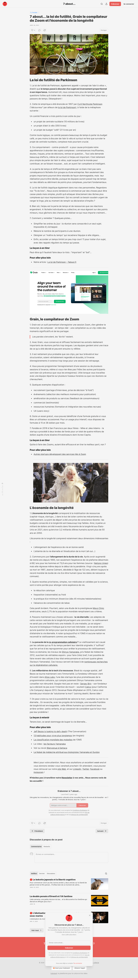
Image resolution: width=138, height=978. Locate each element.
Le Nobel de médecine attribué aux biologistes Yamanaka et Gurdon (67, 752)
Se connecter (129, 4)
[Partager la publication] (106, 4)
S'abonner (115, 4)
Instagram (38, 772)
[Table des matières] (2, 489)
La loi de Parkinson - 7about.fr (61, 262)
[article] (69, 884)
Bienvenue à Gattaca (56, 748)
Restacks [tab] (47, 847)
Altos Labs (50, 677)
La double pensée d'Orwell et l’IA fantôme (51, 896)
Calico (88, 687)
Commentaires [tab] (36, 847)
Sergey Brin (85, 683)
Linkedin (77, 769)
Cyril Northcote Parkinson (89, 104)
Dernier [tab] (42, 873)
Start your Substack (62, 968)
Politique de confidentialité (79, 957)
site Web (61, 769)
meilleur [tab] (34, 873)
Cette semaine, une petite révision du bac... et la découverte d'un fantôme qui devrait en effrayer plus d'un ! (58, 900)
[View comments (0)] (39, 30)
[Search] (102, 4)
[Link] (26, 80)
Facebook (95, 769)
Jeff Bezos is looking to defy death (50, 731)
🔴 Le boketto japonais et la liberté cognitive (53, 879)
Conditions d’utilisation (80, 953)
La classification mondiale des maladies (53, 739)
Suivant (100, 831)
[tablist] (40, 846)
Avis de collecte (93, 963)
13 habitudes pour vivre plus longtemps (53, 735)
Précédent (38, 831)
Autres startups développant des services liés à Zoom (60, 454)
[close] (89, 915)
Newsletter (67, 777)
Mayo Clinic (98, 608)
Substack (54, 973)
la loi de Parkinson (67, 107)
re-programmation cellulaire (63, 642)
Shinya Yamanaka (70, 652)
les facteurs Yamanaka (55, 744)
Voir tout (35, 930)
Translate (34, 12)
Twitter (85, 769)
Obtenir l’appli (79, 968)
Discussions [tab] (51, 873)
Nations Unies (100, 563)
